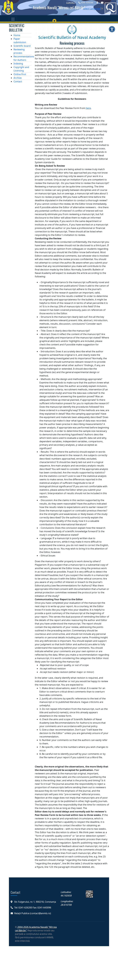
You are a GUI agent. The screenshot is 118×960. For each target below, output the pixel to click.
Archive (18, 77)
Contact (18, 81)
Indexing (18, 63)
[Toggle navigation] (13, 19)
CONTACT (70, 2)
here (88, 108)
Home (17, 35)
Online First (20, 74)
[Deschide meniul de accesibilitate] (112, 29)
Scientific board (22, 45)
